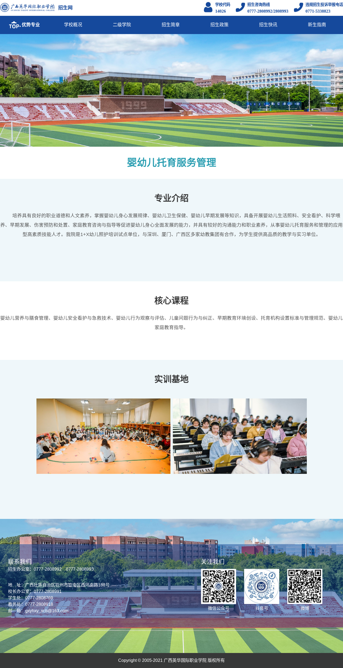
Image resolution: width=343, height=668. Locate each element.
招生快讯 (268, 24)
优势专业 (31, 24)
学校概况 (73, 24)
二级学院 (122, 24)
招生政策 (219, 24)
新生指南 (317, 24)
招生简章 (171, 24)
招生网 (65, 7)
